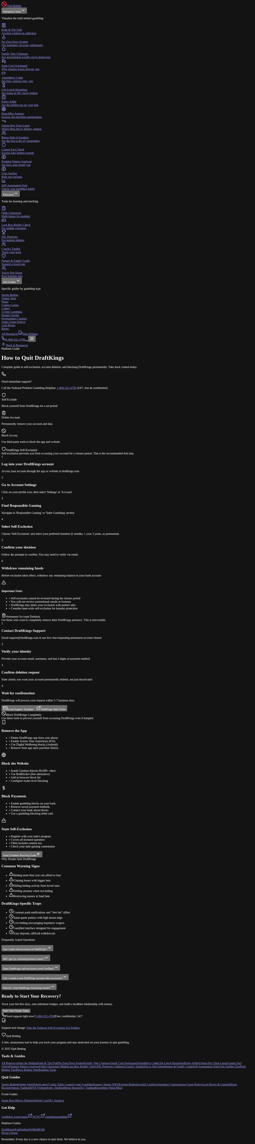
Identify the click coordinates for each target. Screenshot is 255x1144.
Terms (14, 1132)
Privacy (5, 1132)
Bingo (98, 1087)
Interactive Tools (12, 11)
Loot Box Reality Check (82, 1066)
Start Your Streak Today (16, 1010)
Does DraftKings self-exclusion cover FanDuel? (28, 968)
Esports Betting (128, 1084)
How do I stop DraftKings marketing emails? (27, 988)
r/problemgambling (56, 1116)
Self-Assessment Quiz (206, 1066)
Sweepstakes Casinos (166, 1084)
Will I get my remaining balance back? (23, 959)
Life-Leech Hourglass (171, 1063)
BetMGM (39, 1129)
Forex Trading (55, 1087)
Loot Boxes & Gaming (216, 1084)
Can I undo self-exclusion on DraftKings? (25, 949)
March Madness (25, 1100)
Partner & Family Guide (178, 1066)
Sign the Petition (28, 1063)
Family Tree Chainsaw (97, 1063)
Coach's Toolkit (134, 1066)
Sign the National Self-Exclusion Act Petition (53, 1027)
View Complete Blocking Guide (19, 855)
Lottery (44, 1084)
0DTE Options (38, 1087)
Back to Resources (17, 345)
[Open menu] (32, 339)
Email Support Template (20, 709)
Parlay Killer (191, 1063)
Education (8, 194)
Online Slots (25, 1084)
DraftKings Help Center (53, 709)
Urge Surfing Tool (229, 1066)
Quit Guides (9, 282)
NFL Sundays (56, 1100)
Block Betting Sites (27, 1069)
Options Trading (19, 1087)
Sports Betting (9, 1084)
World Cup (41, 1100)
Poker (36, 1084)
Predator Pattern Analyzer (24, 1066)
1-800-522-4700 (66, 387)
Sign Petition (30, 333)
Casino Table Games (60, 1084)
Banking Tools (47, 1069)
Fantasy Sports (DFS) (106, 1084)
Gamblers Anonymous (14, 1116)
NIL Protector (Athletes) (111, 1066)
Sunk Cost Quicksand (124, 1063)
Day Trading (87, 1087)
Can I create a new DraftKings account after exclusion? (33, 978)
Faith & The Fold (48, 1063)
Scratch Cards (145, 1084)
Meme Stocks (71, 1087)
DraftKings (8, 1129)
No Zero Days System (71, 1063)
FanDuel (20, 1129)
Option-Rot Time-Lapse (213, 1063)
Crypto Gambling (83, 1084)
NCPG (36, 1116)
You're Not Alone (154, 1066)
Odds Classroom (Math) (53, 1066)
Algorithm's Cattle (147, 1063)
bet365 (29, 1129)
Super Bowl (8, 1100)
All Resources (9, 333)
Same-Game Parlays (191, 1084)
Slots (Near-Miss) (112, 1087)
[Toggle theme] (26, 340)
